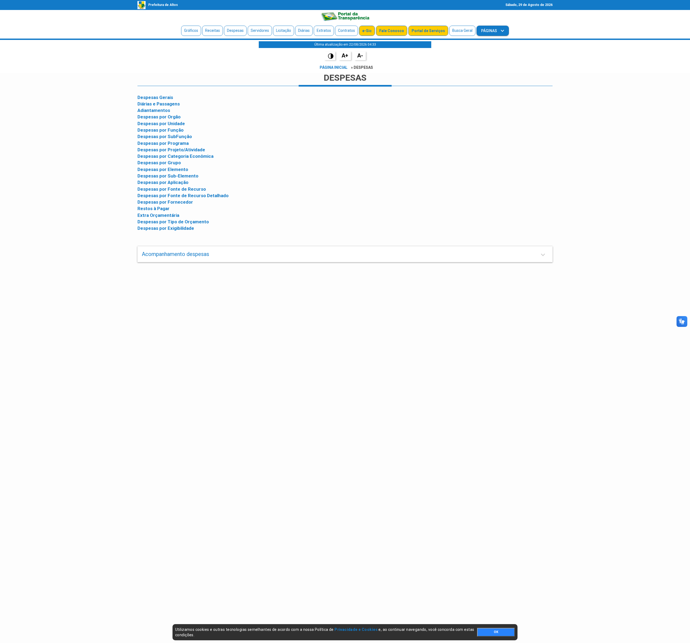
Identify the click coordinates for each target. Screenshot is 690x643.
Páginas (489, 31)
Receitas (212, 30)
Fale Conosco (391, 31)
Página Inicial (333, 67)
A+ (344, 55)
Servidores (260, 30)
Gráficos (191, 30)
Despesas (235, 30)
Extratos (324, 30)
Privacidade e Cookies (356, 629)
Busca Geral (462, 30)
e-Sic (367, 31)
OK (496, 632)
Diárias (304, 30)
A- (360, 55)
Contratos (346, 30)
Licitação (283, 30)
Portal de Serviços (428, 31)
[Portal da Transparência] (345, 16)
